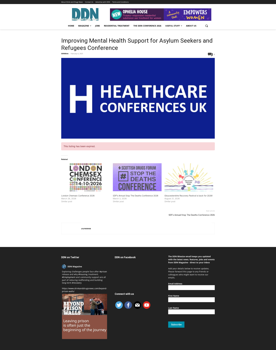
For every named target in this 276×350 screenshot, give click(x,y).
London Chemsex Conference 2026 (78, 195)
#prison (103, 271)
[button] (206, 25)
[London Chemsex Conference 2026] (85, 177)
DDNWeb (64, 53)
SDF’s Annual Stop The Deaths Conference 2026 (135, 195)
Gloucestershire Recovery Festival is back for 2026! (188, 195)
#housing (82, 274)
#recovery (77, 282)
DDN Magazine (75, 266)
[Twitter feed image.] (84, 316)
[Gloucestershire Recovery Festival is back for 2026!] (188, 177)
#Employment (68, 277)
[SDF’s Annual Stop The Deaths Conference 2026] (137, 177)
